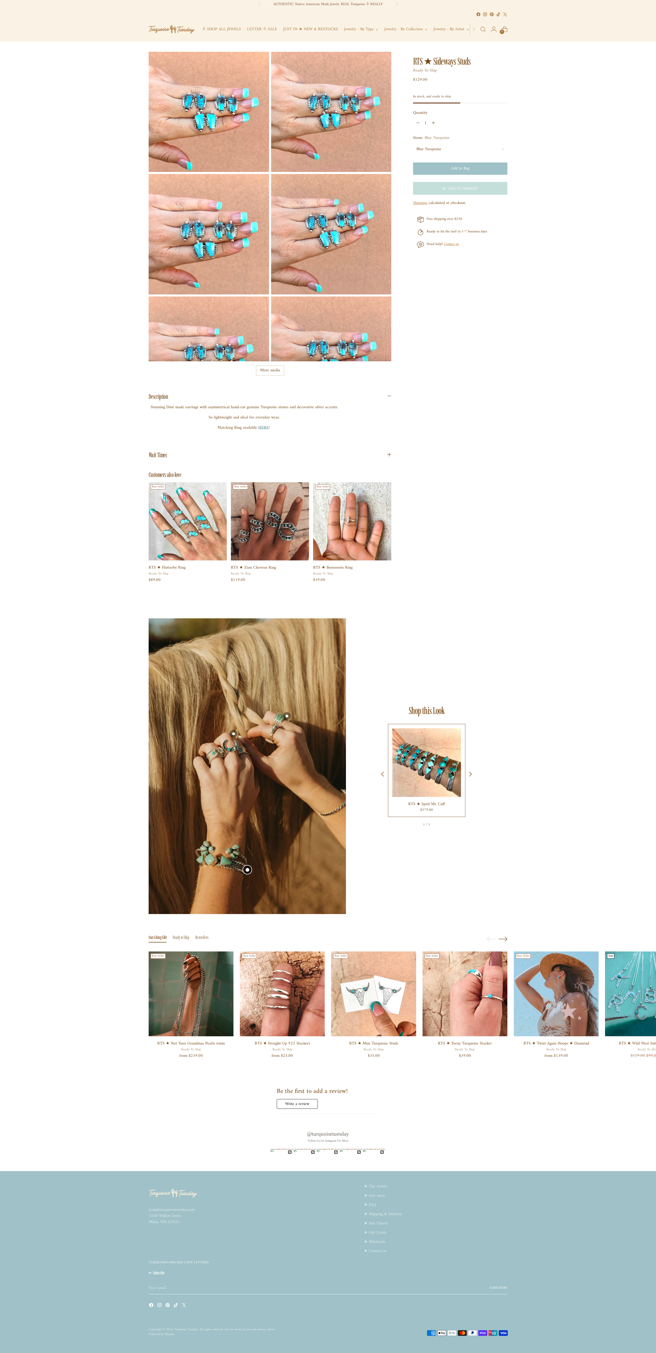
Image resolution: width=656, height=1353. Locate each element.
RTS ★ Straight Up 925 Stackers (282, 1043)
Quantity (420, 113)
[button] (460, 188)
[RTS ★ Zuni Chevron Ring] (270, 521)
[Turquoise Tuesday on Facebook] (478, 14)
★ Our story (374, 1195)
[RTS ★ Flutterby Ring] (188, 521)
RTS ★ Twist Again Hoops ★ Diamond (556, 1043)
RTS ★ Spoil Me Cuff (426, 804)
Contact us (451, 244)
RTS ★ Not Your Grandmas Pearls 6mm (191, 1043)
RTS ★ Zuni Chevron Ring (253, 567)
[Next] (396, 4)
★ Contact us (375, 1251)
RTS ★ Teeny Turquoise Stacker (465, 1043)
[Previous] (259, 4)
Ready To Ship (425, 70)
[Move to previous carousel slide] (491, 939)
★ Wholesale (374, 1241)
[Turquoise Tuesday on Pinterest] (491, 14)
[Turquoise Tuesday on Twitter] (505, 14)
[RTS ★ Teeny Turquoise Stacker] (465, 993)
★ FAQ (370, 1204)
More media (270, 370)
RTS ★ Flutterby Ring (167, 567)
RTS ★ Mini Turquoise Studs (373, 1043)
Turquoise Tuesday (186, 1329)
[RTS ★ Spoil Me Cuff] (426, 762)
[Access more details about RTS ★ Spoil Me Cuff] (247, 870)
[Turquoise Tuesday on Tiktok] (498, 14)
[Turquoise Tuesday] (172, 29)
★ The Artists (375, 1186)
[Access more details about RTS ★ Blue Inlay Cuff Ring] (287, 716)
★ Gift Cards (375, 1232)
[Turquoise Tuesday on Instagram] (485, 14)
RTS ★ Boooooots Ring (333, 567)
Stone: (431, 138)
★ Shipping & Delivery (383, 1214)
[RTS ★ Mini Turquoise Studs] (373, 993)
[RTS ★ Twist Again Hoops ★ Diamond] (556, 993)
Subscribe (498, 1288)
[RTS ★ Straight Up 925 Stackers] (282, 993)
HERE (263, 427)
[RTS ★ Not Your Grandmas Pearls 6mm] (191, 993)
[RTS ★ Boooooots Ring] (352, 521)
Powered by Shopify (161, 1334)
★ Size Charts (376, 1223)
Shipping (420, 203)
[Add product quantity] (433, 123)
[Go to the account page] (494, 29)
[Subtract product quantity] (418, 123)
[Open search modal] (483, 29)
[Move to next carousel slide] (503, 939)
